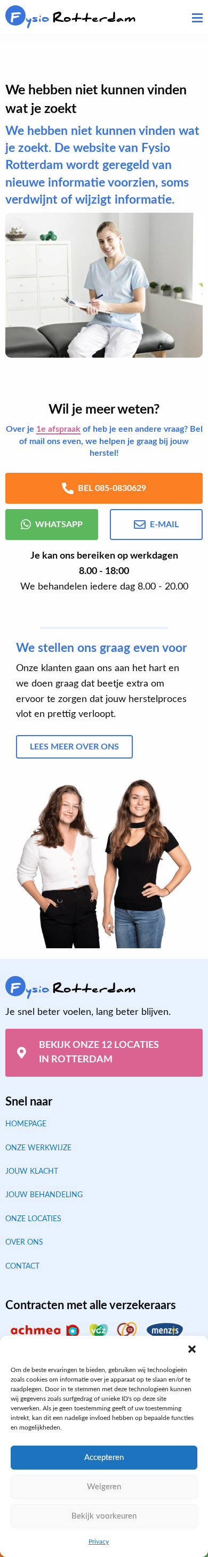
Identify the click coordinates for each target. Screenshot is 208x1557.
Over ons (24, 1242)
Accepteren (104, 1458)
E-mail (164, 524)
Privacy (99, 1541)
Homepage (25, 1124)
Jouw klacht (31, 1171)
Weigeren (104, 1487)
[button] (192, 1349)
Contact (22, 1266)
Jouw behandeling (44, 1195)
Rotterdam (73, 18)
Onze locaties (33, 1219)
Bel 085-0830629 (112, 488)
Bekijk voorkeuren (104, 1516)
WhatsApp (59, 524)
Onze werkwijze (38, 1148)
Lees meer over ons (74, 747)
